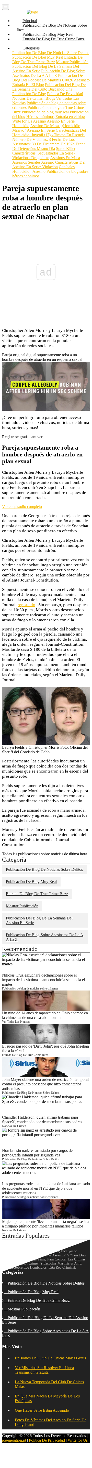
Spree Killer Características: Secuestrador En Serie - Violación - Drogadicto (43, 153)
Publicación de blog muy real (45, 112)
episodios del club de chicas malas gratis (50, 1358)
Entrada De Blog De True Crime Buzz (48, 43)
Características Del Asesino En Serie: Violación (48, 164)
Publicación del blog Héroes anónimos (50, 114)
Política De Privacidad (65, 94)
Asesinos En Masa (65, 158)
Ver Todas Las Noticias (16, 1021)
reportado (26, 604)
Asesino (39, 121)
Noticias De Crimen (28, 98)
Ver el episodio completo (22, 506)
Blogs (50, 98)
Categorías (33, 48)
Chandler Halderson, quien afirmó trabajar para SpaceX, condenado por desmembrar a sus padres (42, 1119)
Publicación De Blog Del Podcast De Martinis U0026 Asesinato (51, 77)
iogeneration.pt (14, 1440)
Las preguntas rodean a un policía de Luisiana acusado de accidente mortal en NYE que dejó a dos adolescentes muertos (46, 1188)
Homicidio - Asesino (28, 171)
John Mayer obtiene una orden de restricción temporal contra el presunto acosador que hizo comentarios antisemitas (45, 1084)
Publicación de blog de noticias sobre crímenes (30, 988)
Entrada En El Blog (28, 84)
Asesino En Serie (61, 121)
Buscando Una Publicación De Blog (42, 91)
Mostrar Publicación (72, 62)
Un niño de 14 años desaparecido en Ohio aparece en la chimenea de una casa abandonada (45, 1015)
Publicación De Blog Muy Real (37, 57)
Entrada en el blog (70, 116)
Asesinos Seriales (26, 162)
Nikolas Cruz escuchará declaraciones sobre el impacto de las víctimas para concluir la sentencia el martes (43, 979)
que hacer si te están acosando (42, 1410)
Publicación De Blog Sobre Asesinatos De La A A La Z (48, 73)
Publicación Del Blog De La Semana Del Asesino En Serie (39, 920)
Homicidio (20, 126)
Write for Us (22, 121)
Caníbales (67, 167)
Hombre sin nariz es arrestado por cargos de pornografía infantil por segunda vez (37, 1152)
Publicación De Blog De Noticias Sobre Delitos (49, 29)
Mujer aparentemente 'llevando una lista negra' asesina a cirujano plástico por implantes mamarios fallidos (45, 1223)
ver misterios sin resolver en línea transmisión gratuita (44, 1369)
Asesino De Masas (45, 126)
